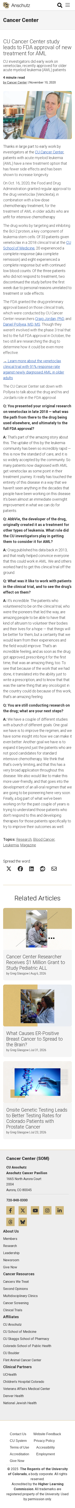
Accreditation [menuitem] (19, 1454)
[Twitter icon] (25, 1210)
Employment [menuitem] (45, 1454)
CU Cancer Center (49, 152)
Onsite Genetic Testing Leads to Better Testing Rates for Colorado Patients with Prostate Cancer (36, 1118)
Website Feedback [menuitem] (47, 1434)
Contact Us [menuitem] (18, 1434)
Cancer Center (21, 20)
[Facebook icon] (12, 1210)
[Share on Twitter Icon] (9, 869)
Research (24, 839)
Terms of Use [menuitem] (19, 1447)
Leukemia (11, 845)
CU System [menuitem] (18, 1440)
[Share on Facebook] (20, 869)
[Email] (54, 869)
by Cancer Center (15, 82)
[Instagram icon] (49, 1210)
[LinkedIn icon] (61, 1210)
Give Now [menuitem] (17, 1461)
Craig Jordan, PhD (49, 318)
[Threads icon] (12, 1222)
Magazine (28, 845)
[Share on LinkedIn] (31, 869)
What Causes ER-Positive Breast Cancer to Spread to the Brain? (34, 1039)
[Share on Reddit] (42, 869)
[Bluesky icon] (24, 1222)
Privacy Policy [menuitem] (44, 1440)
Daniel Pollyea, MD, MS (21, 324)
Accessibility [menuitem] (45, 1447)
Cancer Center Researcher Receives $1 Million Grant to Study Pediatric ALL (35, 962)
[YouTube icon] (37, 1210)
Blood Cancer (44, 839)
